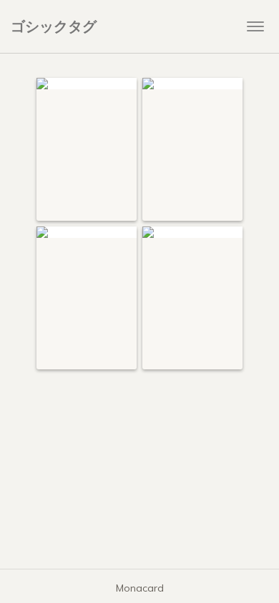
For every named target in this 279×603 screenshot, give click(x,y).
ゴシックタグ (54, 26)
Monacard (140, 588)
